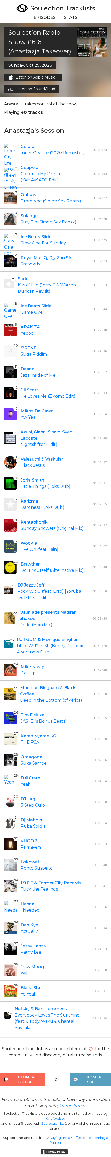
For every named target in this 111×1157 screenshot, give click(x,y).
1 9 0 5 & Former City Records (51, 882)
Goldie (27, 146)
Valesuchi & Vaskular (42, 459)
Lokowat (30, 861)
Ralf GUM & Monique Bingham (49, 639)
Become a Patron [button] (25, 1079)
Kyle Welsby (55, 1118)
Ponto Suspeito (37, 868)
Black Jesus (33, 465)
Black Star (31, 987)
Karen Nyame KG (38, 735)
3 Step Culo (33, 805)
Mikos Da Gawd (37, 410)
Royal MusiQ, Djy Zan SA (46, 257)
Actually (29, 931)
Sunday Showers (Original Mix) (52, 528)
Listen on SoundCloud (35, 89)
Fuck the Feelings (39, 889)
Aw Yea (28, 417)
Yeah (26, 784)
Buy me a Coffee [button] (93, 1079)
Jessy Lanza (33, 945)
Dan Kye (29, 924)
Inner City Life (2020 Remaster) (53, 152)
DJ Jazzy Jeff (31, 585)
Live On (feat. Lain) (39, 549)
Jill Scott (29, 389)
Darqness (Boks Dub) (42, 507)
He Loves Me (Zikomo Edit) (48, 396)
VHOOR (29, 840)
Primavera (31, 847)
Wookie (29, 543)
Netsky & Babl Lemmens (41, 1008)
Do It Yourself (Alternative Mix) (52, 570)
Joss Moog (32, 966)
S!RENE (28, 347)
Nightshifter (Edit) (38, 444)
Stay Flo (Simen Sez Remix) (48, 222)
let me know (72, 1105)
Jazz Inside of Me (38, 375)
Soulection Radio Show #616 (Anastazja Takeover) (39, 42)
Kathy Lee (31, 952)
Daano (28, 368)
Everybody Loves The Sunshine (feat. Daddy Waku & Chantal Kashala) (47, 1021)
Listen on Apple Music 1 (36, 77)
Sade (23, 278)
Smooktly (31, 264)
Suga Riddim (34, 354)
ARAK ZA (30, 326)
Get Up (28, 673)
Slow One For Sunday (43, 243)
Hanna (27, 903)
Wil (24, 973)
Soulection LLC (53, 1123)
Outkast (29, 194)
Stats (70, 17)
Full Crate (30, 777)
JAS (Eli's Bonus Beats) (44, 721)
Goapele (29, 167)
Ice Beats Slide (36, 236)
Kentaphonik (34, 522)
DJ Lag (28, 798)
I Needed (30, 910)
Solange (29, 215)
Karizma (29, 501)
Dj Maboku (32, 819)
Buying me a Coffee (65, 1138)
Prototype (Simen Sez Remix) (51, 201)
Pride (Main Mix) (36, 624)
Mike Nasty (32, 666)
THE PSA (30, 742)
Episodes (45, 17)
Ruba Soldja (33, 826)
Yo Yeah (29, 994)
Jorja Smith (32, 480)
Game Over (32, 312)
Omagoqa (31, 756)
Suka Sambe (34, 763)
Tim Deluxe (32, 714)
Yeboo (27, 333)
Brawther (30, 564)
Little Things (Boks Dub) (45, 486)
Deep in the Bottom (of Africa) (51, 700)
